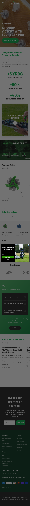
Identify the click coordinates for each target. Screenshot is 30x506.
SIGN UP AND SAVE (7, 257)
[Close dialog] (28, 244)
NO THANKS (8, 259)
